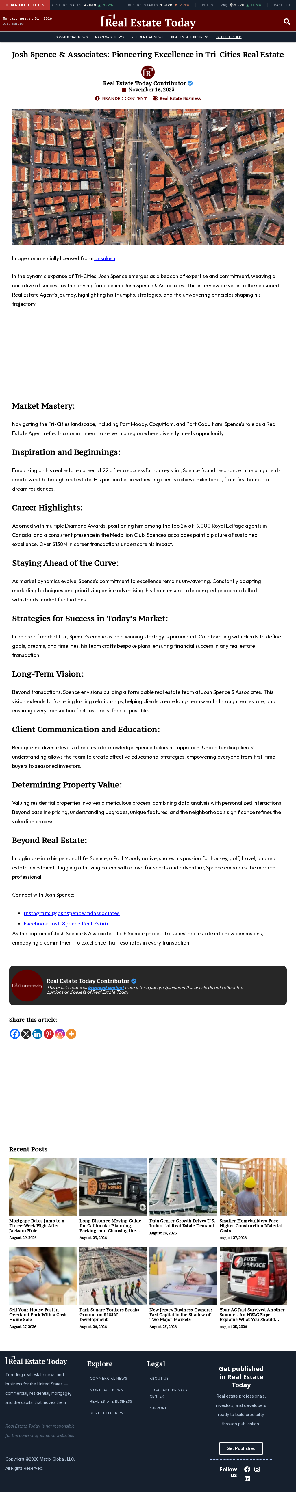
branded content (106, 987)
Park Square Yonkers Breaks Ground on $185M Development (109, 1314)
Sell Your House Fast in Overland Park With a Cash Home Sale (38, 1314)
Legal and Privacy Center (169, 1393)
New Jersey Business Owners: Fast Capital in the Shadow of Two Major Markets (180, 1314)
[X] (26, 1034)
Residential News (148, 37)
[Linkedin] (37, 1034)
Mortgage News (109, 37)
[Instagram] (60, 1034)
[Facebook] (15, 1034)
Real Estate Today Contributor (145, 83)
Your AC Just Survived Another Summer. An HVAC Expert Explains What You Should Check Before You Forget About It (253, 1319)
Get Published (229, 37)
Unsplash (104, 258)
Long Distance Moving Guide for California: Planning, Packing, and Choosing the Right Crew (110, 1228)
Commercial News (71, 37)
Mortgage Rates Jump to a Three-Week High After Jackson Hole (36, 1225)
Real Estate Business (190, 37)
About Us (159, 1378)
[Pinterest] (49, 1034)
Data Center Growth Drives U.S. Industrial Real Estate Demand (182, 1223)
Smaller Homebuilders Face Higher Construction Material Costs (251, 1225)
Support (158, 1408)
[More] (71, 1034)
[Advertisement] (148, 357)
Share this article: (33, 1019)
